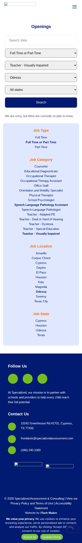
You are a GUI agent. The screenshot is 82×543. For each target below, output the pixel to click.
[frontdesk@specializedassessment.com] (12, 439)
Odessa (41, 291)
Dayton (41, 267)
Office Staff (41, 185)
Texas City (41, 301)
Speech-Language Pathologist (41, 209)
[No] (73, 529)
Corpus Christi (41, 258)
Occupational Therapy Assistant (41, 180)
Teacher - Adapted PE (41, 214)
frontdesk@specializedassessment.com (47, 438)
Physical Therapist (41, 195)
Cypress (41, 262)
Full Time (41, 137)
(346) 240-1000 (31, 450)
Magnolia (41, 287)
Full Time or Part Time (41, 142)
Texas (41, 335)
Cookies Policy (51, 537)
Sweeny (41, 296)
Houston (41, 277)
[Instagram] (42, 379)
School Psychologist (41, 200)
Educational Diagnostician (41, 171)
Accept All (29, 537)
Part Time (41, 147)
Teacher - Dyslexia (41, 224)
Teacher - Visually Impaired (41, 233)
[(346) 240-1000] (12, 450)
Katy (41, 282)
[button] (74, 7)
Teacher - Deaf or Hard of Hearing (41, 219)
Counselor (41, 166)
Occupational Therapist (41, 176)
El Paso (41, 272)
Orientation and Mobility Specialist (41, 190)
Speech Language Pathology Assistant (41, 204)
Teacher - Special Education (41, 228)
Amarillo (41, 253)
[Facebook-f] (13, 379)
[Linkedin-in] (28, 379)
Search (41, 102)
